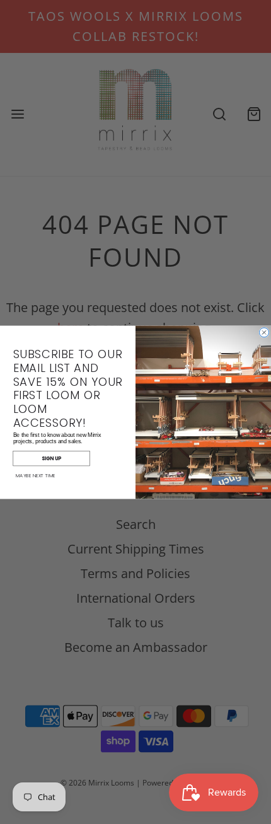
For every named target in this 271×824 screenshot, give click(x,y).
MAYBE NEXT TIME (35, 475)
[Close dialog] (264, 332)
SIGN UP (51, 458)
